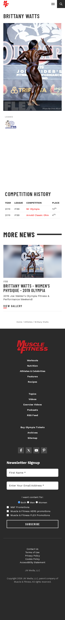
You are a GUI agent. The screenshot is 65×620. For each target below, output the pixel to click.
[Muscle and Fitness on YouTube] (36, 450)
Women (42, 502)
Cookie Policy (32, 559)
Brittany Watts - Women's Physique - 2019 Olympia (26, 288)
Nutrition (32, 365)
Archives (33, 432)
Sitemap (32, 438)
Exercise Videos (32, 404)
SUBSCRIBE (32, 524)
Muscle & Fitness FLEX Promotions (30, 515)
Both (23, 502)
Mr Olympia (33, 209)
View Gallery (12, 306)
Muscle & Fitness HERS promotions (30, 511)
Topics (32, 393)
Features (32, 376)
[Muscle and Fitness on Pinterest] (44, 450)
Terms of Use (32, 552)
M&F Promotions (19, 507)
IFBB (5, 281)
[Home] (6, 6)
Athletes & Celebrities (32, 371)
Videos (32, 399)
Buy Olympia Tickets (32, 427)
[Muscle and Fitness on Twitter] (29, 450)
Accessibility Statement (32, 562)
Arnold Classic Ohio (37, 215)
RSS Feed (32, 415)
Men (32, 502)
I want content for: (32, 497)
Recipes (32, 381)
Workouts (32, 360)
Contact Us (32, 549)
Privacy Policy (32, 555)
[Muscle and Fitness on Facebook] (21, 450)
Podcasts (32, 410)
